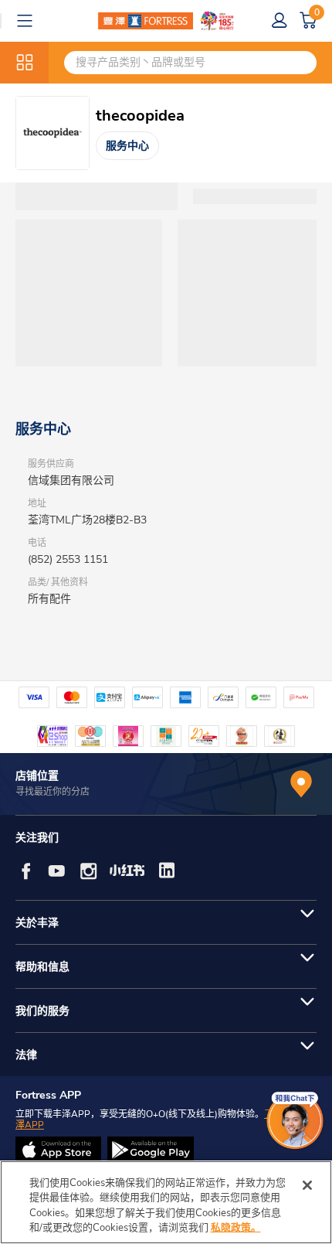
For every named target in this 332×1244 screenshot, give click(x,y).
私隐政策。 (236, 1228)
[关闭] (307, 1185)
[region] (166, 1202)
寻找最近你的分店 (52, 792)
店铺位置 (37, 776)
